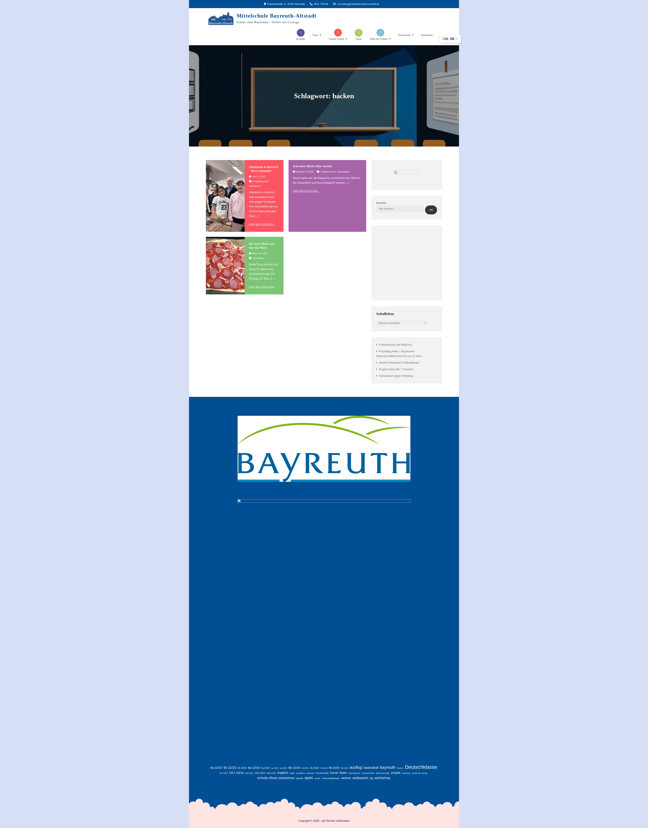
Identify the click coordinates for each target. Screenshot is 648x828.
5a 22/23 (216, 767)
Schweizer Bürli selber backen (312, 166)
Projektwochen (260, 181)
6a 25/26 (283, 768)
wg (371, 778)
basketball (371, 767)
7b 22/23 (323, 768)
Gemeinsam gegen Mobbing (396, 375)
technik (317, 778)
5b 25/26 (242, 768)
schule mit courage (419, 773)
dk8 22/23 (249, 773)
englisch (282, 772)
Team (315, 35)
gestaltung (300, 773)
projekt (395, 772)
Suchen (381, 203)
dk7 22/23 (224, 773)
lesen (343, 772)
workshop (382, 778)
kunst (334, 772)
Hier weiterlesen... (262, 224)
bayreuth (387, 767)
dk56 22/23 (271, 773)
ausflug (355, 767)
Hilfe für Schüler (379, 38)
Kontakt (300, 38)
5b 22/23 (230, 767)
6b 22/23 (294, 767)
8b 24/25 (344, 768)
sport (309, 778)
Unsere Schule (336, 38)
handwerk (310, 773)
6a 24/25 (274, 768)
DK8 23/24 (260, 773)
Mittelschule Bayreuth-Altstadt (277, 16)
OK (431, 209)
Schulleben (255, 186)
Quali (359, 38)
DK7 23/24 (236, 772)
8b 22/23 (334, 767)
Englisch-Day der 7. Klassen (396, 369)
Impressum (427, 35)
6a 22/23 (254, 767)
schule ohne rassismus (275, 778)
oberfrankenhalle (383, 773)
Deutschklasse (421, 767)
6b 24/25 (305, 768)
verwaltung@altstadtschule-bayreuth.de (358, 4)
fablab (292, 773)
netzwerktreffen (368, 773)
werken (346, 778)
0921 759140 (321, 4)
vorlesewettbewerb (331, 778)
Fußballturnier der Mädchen (395, 344)
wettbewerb (360, 778)
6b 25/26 (314, 768)
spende (299, 778)
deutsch (400, 768)
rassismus (406, 773)
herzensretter (322, 773)
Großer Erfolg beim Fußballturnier (399, 362)
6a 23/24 (265, 768)
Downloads (404, 35)
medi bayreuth (354, 773)
